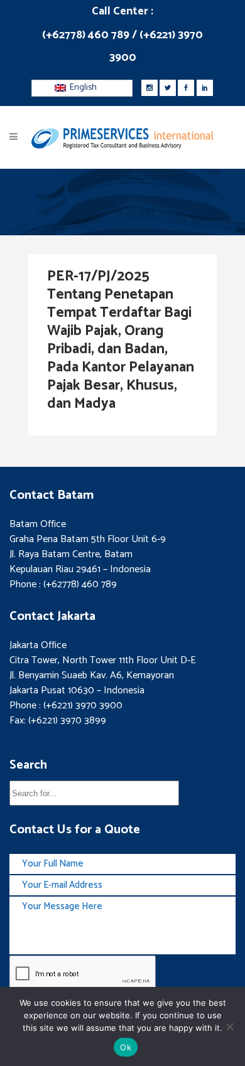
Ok (125, 1047)
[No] (229, 1026)
